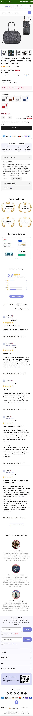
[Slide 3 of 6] (18, 53)
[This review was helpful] (20, 336)
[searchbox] (9, 304)
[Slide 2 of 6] (11, 53)
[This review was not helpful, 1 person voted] (23, 463)
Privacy (14, 643)
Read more (17, 367)
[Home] (10, 6)
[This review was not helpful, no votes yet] (23, 336)
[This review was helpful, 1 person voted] (20, 373)
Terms (10, 643)
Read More (15, 178)
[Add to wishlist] (30, 22)
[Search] (29, 12)
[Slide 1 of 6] (4, 53)
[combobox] (15, 12)
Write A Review (16, 296)
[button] (28, 75)
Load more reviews (16, 525)
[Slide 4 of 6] (25, 53)
